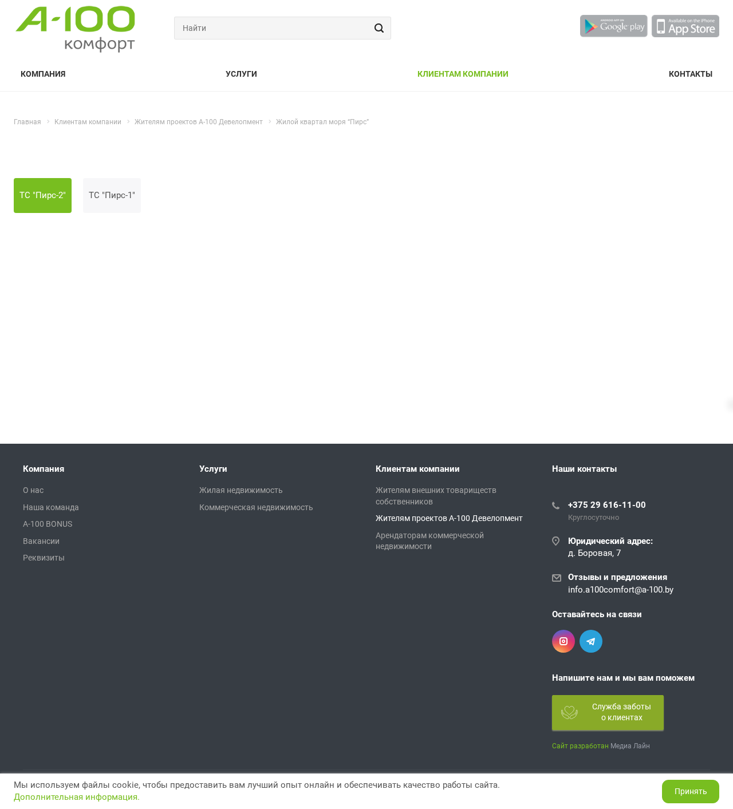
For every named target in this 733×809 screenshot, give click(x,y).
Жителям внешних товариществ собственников (436, 496)
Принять (691, 791)
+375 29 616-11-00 (607, 505)
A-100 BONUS (47, 523)
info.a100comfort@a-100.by (620, 590)
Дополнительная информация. (77, 797)
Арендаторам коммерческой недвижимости (430, 541)
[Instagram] (563, 641)
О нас (33, 490)
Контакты (690, 73)
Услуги (241, 73)
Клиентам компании (463, 73)
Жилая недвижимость (241, 490)
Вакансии (41, 541)
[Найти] (377, 28)
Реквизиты (44, 557)
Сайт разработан (580, 746)
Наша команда (51, 507)
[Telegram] (591, 641)
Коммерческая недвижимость (256, 507)
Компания (43, 73)
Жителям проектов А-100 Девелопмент (449, 518)
